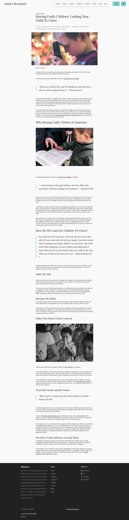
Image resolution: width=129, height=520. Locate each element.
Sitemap (23, 516)
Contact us (79, 4)
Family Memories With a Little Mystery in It (68, 115)
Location (71, 4)
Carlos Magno (68, 367)
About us (25, 467)
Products (87, 4)
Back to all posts (41, 68)
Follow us (84, 467)
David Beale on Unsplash (71, 78)
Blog (100, 4)
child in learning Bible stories (51, 416)
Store (105, 4)
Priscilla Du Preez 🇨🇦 (63, 177)
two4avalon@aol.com (72, 509)
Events (94, 4)
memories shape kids (82, 381)
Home (58, 4)
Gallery (64, 4)
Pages (53, 467)
